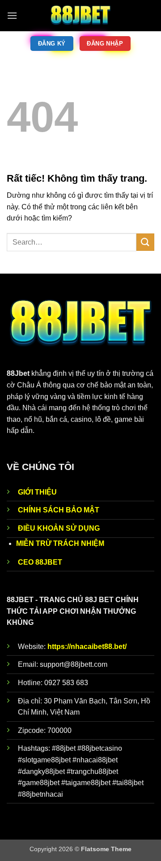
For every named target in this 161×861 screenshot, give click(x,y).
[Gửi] (145, 242)
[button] (12, 15)
